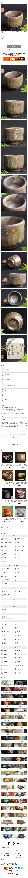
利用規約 (14, 864)
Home (2, 863)
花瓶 (5, 602)
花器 (14, 599)
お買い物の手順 (5, 850)
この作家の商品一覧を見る (14, 444)
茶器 (14, 535)
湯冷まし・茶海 (7, 542)
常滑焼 (5, 650)
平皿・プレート (21, 572)
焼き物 (14, 647)
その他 (18, 672)
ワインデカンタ (21, 635)
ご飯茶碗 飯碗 (7, 580)
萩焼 (5, 669)
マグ (18, 568)
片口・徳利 (6, 591)
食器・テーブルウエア (14, 565)
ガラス (14, 621)
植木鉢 (14, 613)
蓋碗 (18, 553)
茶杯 (5, 628)
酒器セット (6, 594)
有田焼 (21, 665)
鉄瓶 (5, 553)
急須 (5, 538)
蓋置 (5, 557)
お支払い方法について (20, 850)
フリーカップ (7, 568)
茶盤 (18, 557)
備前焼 (18, 650)
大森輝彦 (5, 36)
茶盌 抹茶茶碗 (7, 546)
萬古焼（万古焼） (21, 654)
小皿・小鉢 (6, 576)
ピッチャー (19, 580)
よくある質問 (17, 855)
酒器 (14, 588)
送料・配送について (6, 853)
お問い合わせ (17, 857)
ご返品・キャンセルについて (7, 856)
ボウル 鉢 (19, 576)
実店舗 (3, 859)
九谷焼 (18, 669)
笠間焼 (5, 661)
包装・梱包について (19, 853)
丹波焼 (5, 657)
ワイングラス (7, 572)
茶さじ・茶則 (20, 546)
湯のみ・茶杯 (20, 538)
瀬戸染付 (6, 672)
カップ (18, 624)
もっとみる (14, 440)
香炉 (14, 606)
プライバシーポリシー (6, 864)
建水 (5, 561)
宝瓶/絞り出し (20, 542)
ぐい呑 (18, 591)
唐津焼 (5, 654)
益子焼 (18, 657)
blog (15, 859)
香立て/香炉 (20, 639)
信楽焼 (18, 661)
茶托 (5, 550)
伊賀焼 (5, 665)
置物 (18, 643)
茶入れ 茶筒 (20, 550)
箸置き (5, 583)
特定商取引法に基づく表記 (10, 863)
